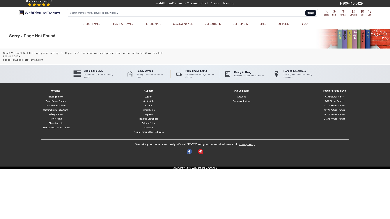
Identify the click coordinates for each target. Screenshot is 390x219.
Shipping (148, 114)
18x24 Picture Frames (334, 114)
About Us (241, 97)
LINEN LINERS (240, 24)
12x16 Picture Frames (334, 105)
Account (148, 105)
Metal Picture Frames (56, 105)
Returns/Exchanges (148, 119)
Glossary (148, 127)
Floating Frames (55, 97)
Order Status (149, 110)
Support (148, 97)
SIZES (263, 24)
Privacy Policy (148, 123)
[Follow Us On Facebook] (189, 151)
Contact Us (148, 101)
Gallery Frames (56, 114)
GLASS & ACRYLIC (183, 24)
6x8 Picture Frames (334, 97)
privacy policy (246, 144)
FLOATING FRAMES (122, 24)
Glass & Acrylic (56, 123)
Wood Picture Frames (56, 101)
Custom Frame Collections (55, 110)
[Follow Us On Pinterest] (200, 151)
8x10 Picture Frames (334, 101)
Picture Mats (56, 119)
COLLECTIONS (213, 24)
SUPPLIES (283, 24)
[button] (326, 13)
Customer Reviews (241, 101)
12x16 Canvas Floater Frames (55, 127)
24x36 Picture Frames (334, 119)
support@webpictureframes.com (23, 59)
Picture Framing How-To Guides (149, 132)
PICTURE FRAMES (90, 24)
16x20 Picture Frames (334, 110)
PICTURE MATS (153, 24)
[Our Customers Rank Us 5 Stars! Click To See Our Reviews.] (39, 5)
